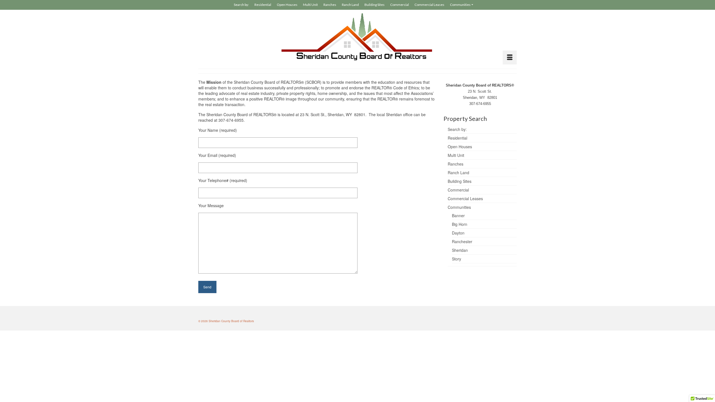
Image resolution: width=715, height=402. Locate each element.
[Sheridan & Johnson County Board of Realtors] (357, 37)
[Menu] (510, 57)
